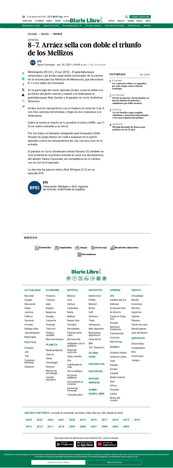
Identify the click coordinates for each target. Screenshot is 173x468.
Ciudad (28, 300)
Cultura (71, 304)
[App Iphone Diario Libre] (85, 444)
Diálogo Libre (31, 328)
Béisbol (93, 304)
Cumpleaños (138, 348)
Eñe (69, 360)
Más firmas (116, 341)
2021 (61, 419)
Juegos (136, 360)
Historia (50, 366)
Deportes (121, 21)
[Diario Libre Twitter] (80, 278)
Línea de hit (95, 339)
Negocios (51, 312)
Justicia (28, 312)
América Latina (118, 356)
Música (71, 295)
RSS (134, 352)
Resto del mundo (115, 399)
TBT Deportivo (96, 347)
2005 (115, 426)
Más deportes (96, 328)
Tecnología (52, 362)
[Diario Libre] (86, 20)
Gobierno (29, 366)
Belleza (71, 316)
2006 (104, 426)
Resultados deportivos (95, 334)
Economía (67, 21)
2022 (50, 419)
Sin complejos (74, 371)
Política (49, 21)
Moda (70, 312)
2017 (104, 419)
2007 (94, 426)
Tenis (92, 320)
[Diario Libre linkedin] (86, 278)
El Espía (114, 323)
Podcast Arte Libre (74, 334)
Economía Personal (72, 389)
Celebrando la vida (74, 365)
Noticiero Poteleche (115, 328)
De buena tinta (118, 308)
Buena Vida (73, 320)
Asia (112, 381)
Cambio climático (51, 378)
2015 (126, 419)
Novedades (73, 328)
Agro (48, 304)
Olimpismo (94, 324)
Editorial (114, 304)
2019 (83, 419)
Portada (32, 33)
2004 (126, 426)
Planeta (140, 21)
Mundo (58, 21)
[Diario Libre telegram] (92, 278)
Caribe (113, 393)
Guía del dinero (139, 332)
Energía (50, 316)
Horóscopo (137, 356)
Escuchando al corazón (75, 383)
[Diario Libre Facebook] (68, 278)
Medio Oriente (117, 377)
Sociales (72, 324)
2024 (29, 419)
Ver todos (145, 74)
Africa (113, 385)
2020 (72, 419)
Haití (112, 361)
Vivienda (50, 324)
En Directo (115, 312)
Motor (92, 308)
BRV (91, 343)
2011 (50, 426)
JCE (26, 352)
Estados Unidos (118, 352)
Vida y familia (74, 356)
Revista (112, 21)
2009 (72, 426)
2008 (83, 426)
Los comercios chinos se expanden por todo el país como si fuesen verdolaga (129, 86)
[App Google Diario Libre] (65, 444)
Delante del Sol (118, 300)
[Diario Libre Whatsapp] (104, 278)
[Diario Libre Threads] (98, 278)
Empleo (50, 308)
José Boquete (32, 332)
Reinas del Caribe (51, 25)
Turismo (50, 300)
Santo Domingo (46, 64)
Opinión (130, 21)
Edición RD (96, 371)
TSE (26, 356)
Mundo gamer (139, 328)
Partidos (29, 348)
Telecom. (51, 328)
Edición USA (96, 364)
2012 (40, 426)
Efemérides (138, 343)
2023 (40, 419)
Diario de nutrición (72, 351)
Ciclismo (93, 316)
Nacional (29, 295)
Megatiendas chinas (31, 25)
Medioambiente (54, 350)
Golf (91, 312)
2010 (61, 426)
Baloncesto (95, 295)
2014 (137, 419)
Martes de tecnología (51, 372)
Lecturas (115, 337)
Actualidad (39, 21)
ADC (112, 295)
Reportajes (30, 337)
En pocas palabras (72, 376)
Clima (49, 358)
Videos (148, 21)
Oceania (114, 389)
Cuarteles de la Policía (114, 25)
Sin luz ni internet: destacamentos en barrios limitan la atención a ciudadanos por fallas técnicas (130, 100)
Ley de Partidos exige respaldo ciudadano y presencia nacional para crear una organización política (130, 115)
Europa (113, 369)
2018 (94, 419)
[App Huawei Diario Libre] (106, 444)
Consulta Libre (75, 394)
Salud (27, 308)
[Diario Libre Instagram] (74, 278)
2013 (29, 426)
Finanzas (50, 295)
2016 (115, 419)
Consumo (51, 320)
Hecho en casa (139, 324)
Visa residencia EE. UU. (72, 25)
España (114, 365)
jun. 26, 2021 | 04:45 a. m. (71, 64)
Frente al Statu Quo (118, 317)
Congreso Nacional (29, 361)
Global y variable (50, 334)
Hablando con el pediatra (75, 344)
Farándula (72, 308)
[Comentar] (23, 95)
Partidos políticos (93, 25)
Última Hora (27, 21)
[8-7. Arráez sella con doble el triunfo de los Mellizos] (23, 79)
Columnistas (117, 333)
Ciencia (50, 354)
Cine (69, 300)
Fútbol (92, 300)
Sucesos (29, 320)
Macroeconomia (54, 339)
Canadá (114, 373)
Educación (30, 304)
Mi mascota (73, 339)
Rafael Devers (134, 25)
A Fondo (28, 324)
